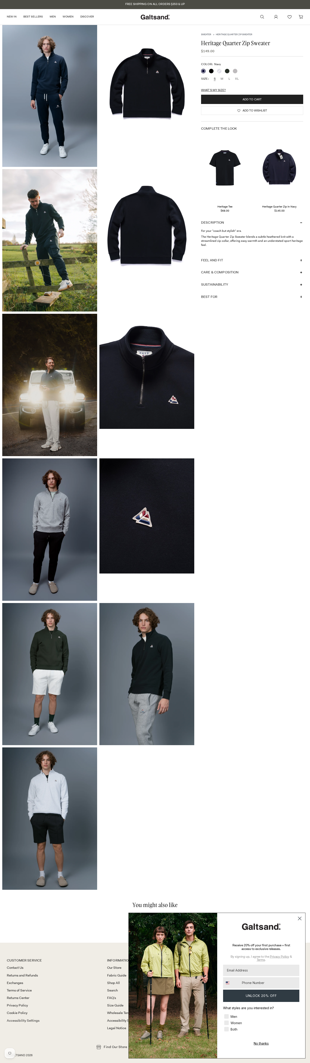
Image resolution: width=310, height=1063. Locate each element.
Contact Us (15, 967)
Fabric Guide (116, 975)
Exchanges (15, 983)
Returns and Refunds (22, 975)
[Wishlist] (289, 17)
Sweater (206, 34)
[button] (13, 17)
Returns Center (18, 998)
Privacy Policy (17, 1005)
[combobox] (231, 982)
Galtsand (17, 1055)
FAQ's (111, 998)
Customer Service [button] (24, 960)
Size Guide (115, 1005)
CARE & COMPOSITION (220, 272)
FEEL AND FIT (212, 260)
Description (212, 222)
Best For (209, 296)
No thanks (261, 1043)
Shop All (113, 983)
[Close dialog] (300, 918)
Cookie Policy (17, 1013)
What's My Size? (213, 90)
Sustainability (214, 284)
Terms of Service (19, 990)
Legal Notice (116, 1028)
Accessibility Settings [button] (23, 1020)
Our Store (114, 967)
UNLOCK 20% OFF (261, 996)
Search (112, 990)
